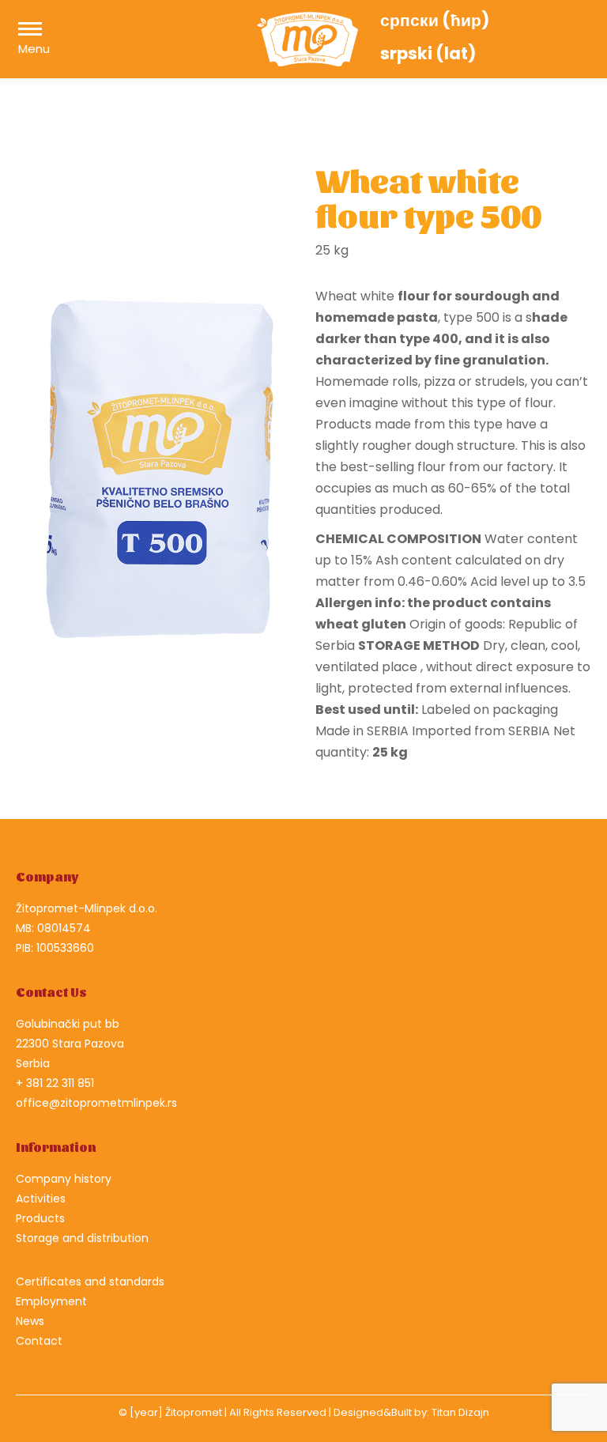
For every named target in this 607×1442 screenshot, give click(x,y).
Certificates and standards (90, 1281)
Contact (39, 1341)
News (30, 1321)
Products (40, 1218)
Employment (51, 1301)
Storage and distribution (82, 1238)
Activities (41, 1198)
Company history (63, 1179)
